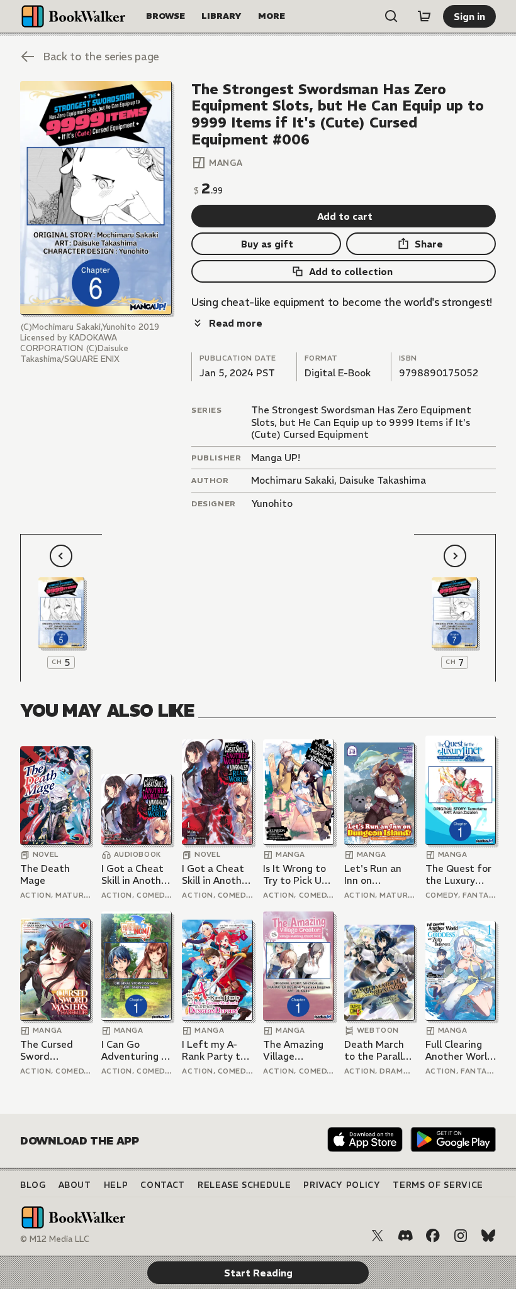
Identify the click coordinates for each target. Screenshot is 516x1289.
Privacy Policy (341, 1185)
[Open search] (391, 16)
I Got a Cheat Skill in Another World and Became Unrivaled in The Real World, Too (136, 874)
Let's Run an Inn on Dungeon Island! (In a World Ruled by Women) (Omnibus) (379, 874)
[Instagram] (460, 1235)
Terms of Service (438, 1185)
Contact (162, 1185)
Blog (33, 1185)
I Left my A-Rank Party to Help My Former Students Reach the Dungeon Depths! (214, 1050)
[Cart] (424, 16)
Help (116, 1185)
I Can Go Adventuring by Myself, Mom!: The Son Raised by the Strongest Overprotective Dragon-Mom (136, 1050)
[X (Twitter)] (377, 1235)
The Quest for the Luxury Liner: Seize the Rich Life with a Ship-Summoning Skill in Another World (460, 874)
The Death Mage (45, 874)
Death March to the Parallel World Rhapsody (377, 1050)
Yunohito (272, 503)
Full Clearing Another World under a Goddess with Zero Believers (459, 1050)
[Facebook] (432, 1235)
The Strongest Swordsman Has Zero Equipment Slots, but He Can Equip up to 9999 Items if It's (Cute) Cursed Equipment (361, 422)
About (75, 1185)
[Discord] (405, 1235)
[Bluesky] (488, 1235)
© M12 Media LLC (54, 1239)
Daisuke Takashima (382, 480)
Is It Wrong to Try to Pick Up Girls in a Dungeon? (295, 874)
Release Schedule (244, 1185)
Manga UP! (275, 458)
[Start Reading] (96, 198)
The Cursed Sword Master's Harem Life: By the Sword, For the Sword (54, 1050)
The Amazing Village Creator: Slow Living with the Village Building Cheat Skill (298, 1050)
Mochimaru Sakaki (292, 480)
